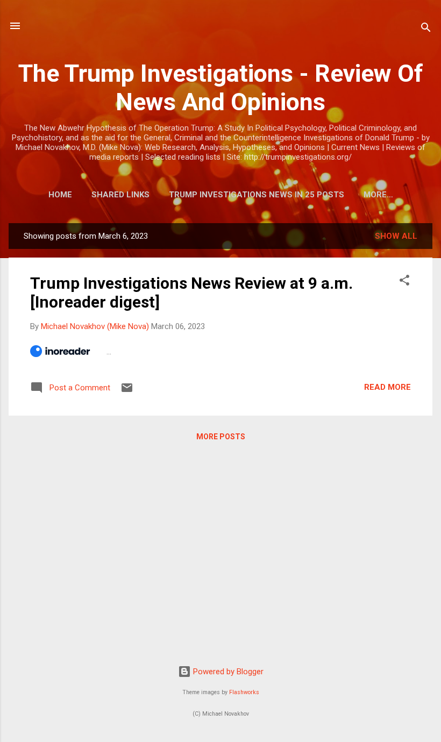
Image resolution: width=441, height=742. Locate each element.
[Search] (425, 29)
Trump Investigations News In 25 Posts (256, 194)
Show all (396, 236)
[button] (404, 282)
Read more (387, 387)
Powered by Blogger (227, 671)
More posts (220, 436)
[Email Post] (126, 391)
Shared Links (120, 194)
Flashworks (244, 692)
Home (60, 194)
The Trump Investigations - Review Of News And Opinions (220, 87)
